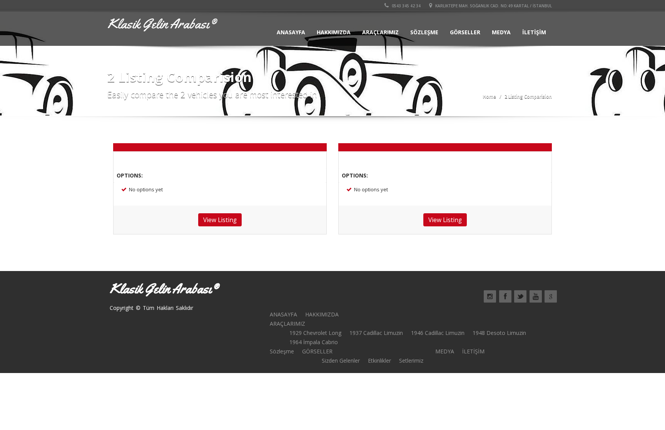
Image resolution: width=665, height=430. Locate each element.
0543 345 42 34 (406, 5)
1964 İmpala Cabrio (313, 342)
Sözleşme (424, 32)
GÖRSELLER (465, 32)
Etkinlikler (379, 360)
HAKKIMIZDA (334, 32)
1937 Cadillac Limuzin (376, 332)
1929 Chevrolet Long (315, 332)
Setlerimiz (411, 360)
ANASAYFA (291, 32)
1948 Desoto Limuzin (499, 332)
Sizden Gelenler (341, 360)
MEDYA (501, 32)
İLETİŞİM (534, 32)
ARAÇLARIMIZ (380, 32)
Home (489, 96)
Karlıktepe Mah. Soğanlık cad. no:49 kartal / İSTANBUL (493, 5)
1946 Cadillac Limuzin (437, 332)
